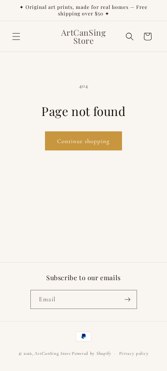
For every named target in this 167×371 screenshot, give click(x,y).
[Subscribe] (128, 299)
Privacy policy (134, 353)
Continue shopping (83, 141)
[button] (16, 36)
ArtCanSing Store (52, 353)
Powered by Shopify (91, 353)
